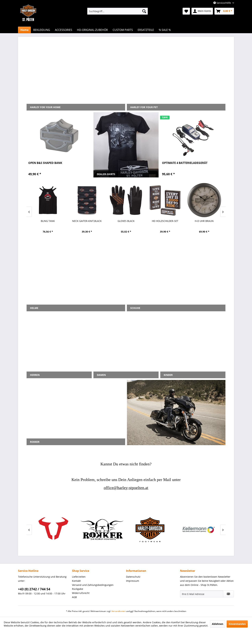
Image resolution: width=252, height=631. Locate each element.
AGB (74, 597)
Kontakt (76, 580)
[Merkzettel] (186, 11)
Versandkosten (118, 611)
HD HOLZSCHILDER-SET (165, 221)
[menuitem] (117, 11)
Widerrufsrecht (80, 593)
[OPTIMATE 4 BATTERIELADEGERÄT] (193, 135)
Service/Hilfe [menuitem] (224, 2)
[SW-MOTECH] (54, 529)
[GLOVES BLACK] (126, 200)
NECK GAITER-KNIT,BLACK (87, 221)
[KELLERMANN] (198, 529)
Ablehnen (217, 624)
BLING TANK (48, 221)
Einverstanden (237, 624)
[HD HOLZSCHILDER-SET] (165, 200)
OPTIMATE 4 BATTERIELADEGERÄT (184, 163)
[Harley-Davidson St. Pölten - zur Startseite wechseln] (28, 20)
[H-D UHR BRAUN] (204, 200)
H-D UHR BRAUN (204, 221)
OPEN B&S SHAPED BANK (45, 163)
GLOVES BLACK (126, 221)
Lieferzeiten (79, 576)
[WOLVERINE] (150, 529)
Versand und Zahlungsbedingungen (92, 585)
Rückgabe (77, 589)
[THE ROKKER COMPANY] (102, 529)
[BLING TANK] (48, 200)
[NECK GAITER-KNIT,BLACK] (87, 200)
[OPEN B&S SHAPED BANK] (59, 135)
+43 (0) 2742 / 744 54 (34, 589)
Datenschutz (133, 576)
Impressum (132, 580)
